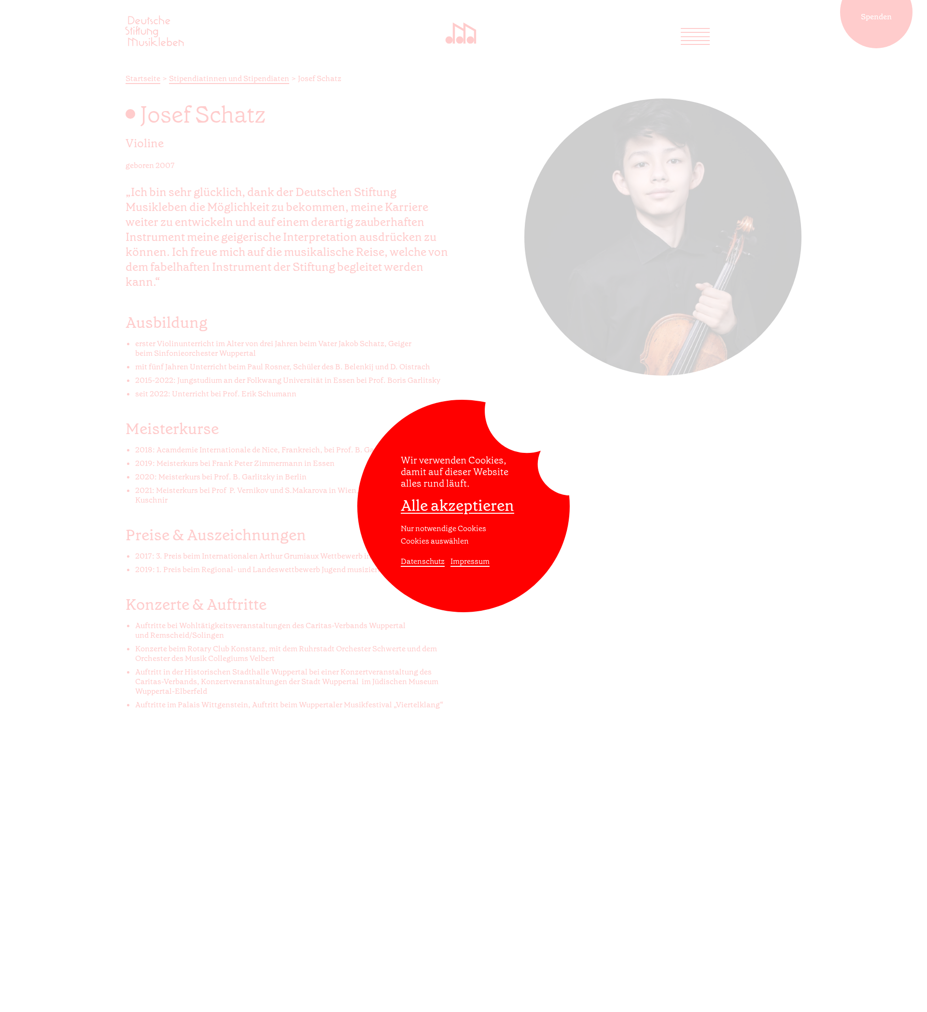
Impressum (470, 561)
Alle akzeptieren (457, 505)
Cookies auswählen (435, 541)
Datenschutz (423, 561)
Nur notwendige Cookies (443, 528)
